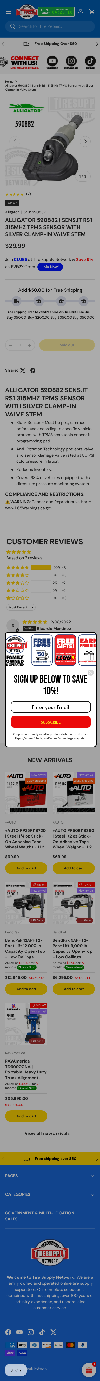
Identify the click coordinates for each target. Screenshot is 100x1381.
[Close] (91, 673)
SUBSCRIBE (51, 722)
